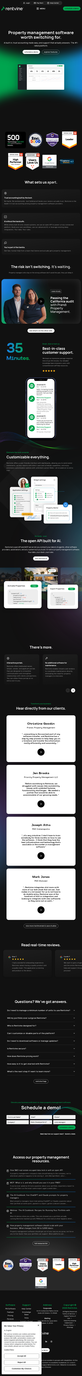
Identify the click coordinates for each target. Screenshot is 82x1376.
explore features (51, 52)
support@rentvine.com (50, 1365)
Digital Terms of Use (70, 1317)
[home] (13, 8)
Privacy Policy (69, 1325)
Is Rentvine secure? (16, 1048)
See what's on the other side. (41, 331)
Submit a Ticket (26, 1321)
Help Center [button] (54, 3)
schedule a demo (31, 52)
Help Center (26, 1309)
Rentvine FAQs (41, 1081)
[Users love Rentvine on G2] (32, 161)
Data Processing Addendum (70, 1322)
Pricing (10, 1315)
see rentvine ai (41, 558)
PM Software (10, 1309)
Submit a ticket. (70, 1134)
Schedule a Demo (72, 8)
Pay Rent (40, 3)
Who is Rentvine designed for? (21, 1025)
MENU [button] (42, 8)
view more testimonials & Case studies (41, 926)
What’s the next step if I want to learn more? (28, 1071)
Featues (10, 1312)
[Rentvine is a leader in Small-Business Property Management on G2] (15, 161)
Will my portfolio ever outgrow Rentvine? (26, 1018)
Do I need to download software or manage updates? (32, 1041)
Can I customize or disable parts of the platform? (31, 1033)
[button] (46, 1341)
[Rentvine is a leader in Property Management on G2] (69, 140)
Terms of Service (68, 1314)
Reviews (10, 1319)
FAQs (26, 1318)
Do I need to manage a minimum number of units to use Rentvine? (38, 1010)
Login (28, 3)
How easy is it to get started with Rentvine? (28, 1064)
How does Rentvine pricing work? (23, 1056)
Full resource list (41, 1243)
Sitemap (70, 1327)
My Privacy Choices (43, 1367)
